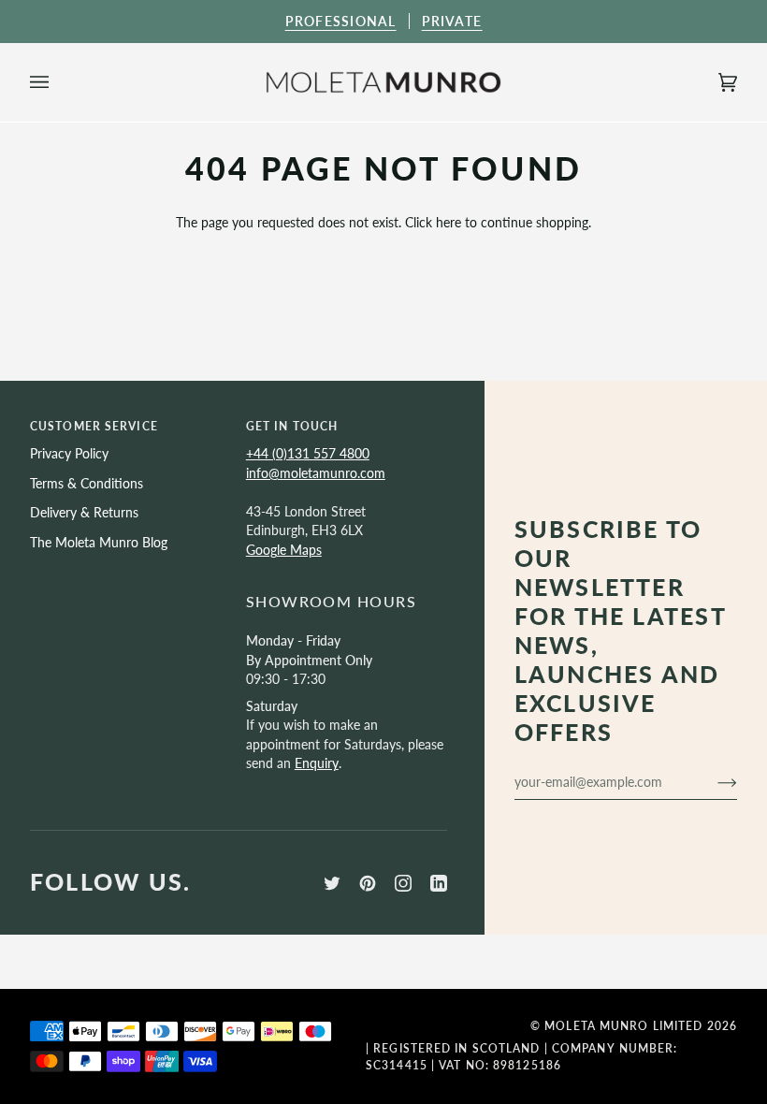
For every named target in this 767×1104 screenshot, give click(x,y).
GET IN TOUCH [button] (292, 426)
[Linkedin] (438, 883)
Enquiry (317, 763)
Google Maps (284, 550)
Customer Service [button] (94, 426)
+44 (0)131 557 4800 (307, 453)
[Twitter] (332, 883)
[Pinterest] (367, 883)
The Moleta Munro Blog (98, 542)
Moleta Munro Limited (623, 1026)
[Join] (712, 782)
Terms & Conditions (86, 483)
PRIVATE (452, 21)
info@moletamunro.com (315, 473)
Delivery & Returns (84, 512)
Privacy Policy (69, 453)
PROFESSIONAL (341, 21)
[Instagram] (403, 883)
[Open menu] (58, 83)
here (448, 222)
